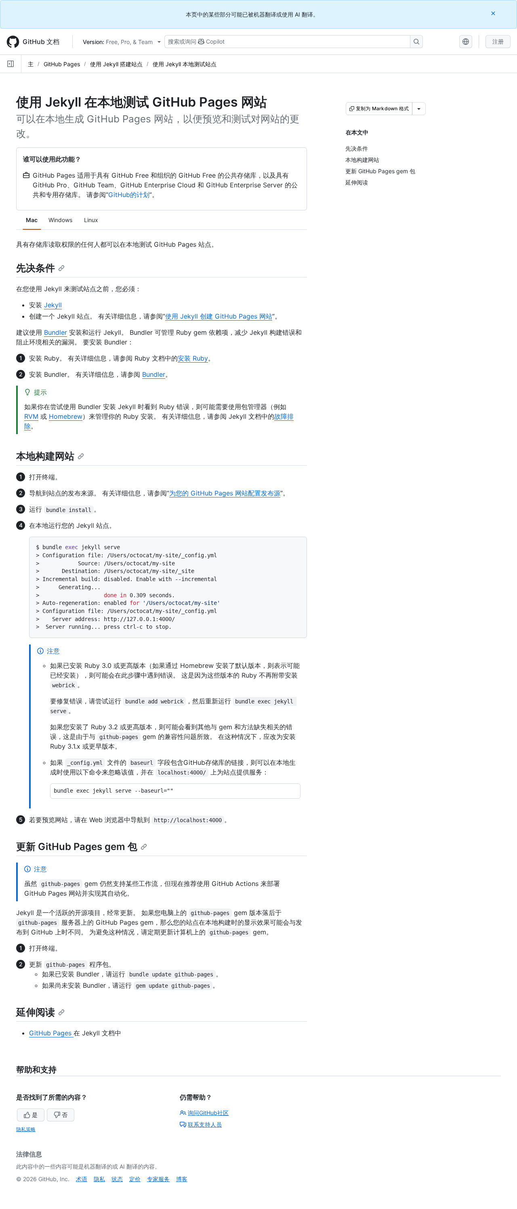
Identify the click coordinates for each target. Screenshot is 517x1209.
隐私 (99, 1178)
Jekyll (53, 305)
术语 (81, 1178)
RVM (31, 416)
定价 (135, 1178)
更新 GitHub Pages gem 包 (76, 846)
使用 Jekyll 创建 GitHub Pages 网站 (218, 316)
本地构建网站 (45, 456)
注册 (498, 41)
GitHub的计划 (128, 195)
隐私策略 (26, 1129)
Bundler (55, 332)
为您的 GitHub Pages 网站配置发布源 (224, 493)
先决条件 (35, 268)
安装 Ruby (193, 358)
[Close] (494, 13)
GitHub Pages (62, 64)
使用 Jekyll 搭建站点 (116, 64)
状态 (117, 1178)
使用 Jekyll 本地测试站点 (184, 64)
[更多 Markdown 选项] (419, 108)
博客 (181, 1178)
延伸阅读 (35, 1012)
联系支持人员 (205, 1124)
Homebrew (65, 416)
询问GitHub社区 (208, 1112)
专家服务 (158, 1178)
